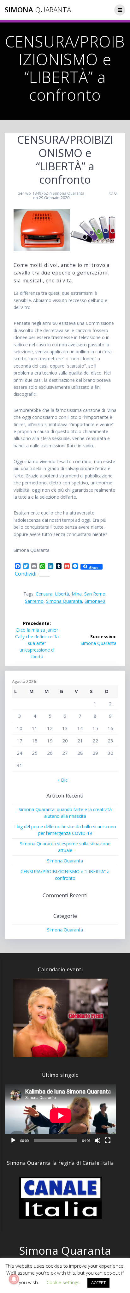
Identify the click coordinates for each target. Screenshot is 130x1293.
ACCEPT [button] (98, 1282)
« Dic (62, 780)
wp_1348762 (36, 193)
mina (77, 594)
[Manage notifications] (14, 1279)
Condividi (26, 574)
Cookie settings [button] (63, 1282)
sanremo (34, 601)
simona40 (95, 601)
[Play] (13, 1140)
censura (44, 594)
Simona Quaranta (68, 193)
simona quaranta (64, 601)
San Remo (94, 594)
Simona (38, 9)
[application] (60, 1115)
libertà (62, 594)
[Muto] (97, 1140)
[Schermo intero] (107, 1140)
